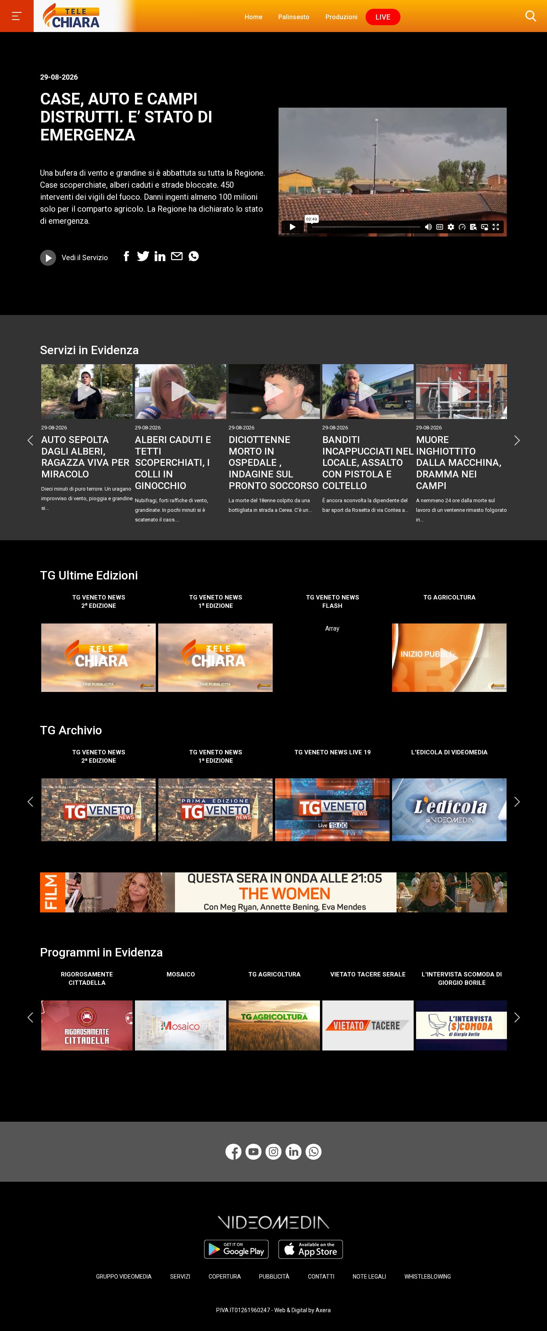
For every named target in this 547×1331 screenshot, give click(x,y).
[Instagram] (273, 1152)
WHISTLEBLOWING (427, 1276)
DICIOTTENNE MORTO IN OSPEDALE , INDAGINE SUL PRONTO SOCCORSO (274, 462)
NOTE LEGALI (369, 1276)
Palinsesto (294, 17)
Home (253, 17)
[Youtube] (253, 1152)
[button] (529, 16)
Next (517, 441)
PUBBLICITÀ (274, 1276)
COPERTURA (225, 1276)
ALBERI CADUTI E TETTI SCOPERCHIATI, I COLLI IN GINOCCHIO (173, 462)
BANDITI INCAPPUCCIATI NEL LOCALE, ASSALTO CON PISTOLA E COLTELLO (368, 462)
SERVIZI (180, 1276)
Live (383, 17)
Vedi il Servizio (85, 257)
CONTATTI (321, 1276)
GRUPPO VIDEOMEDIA (124, 1276)
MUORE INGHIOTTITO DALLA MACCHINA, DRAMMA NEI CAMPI (458, 462)
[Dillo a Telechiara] (314, 1152)
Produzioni (342, 17)
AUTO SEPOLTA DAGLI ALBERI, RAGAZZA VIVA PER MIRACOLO (85, 457)
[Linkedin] (294, 1152)
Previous (30, 441)
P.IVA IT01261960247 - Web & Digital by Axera (273, 1310)
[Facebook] (233, 1152)
